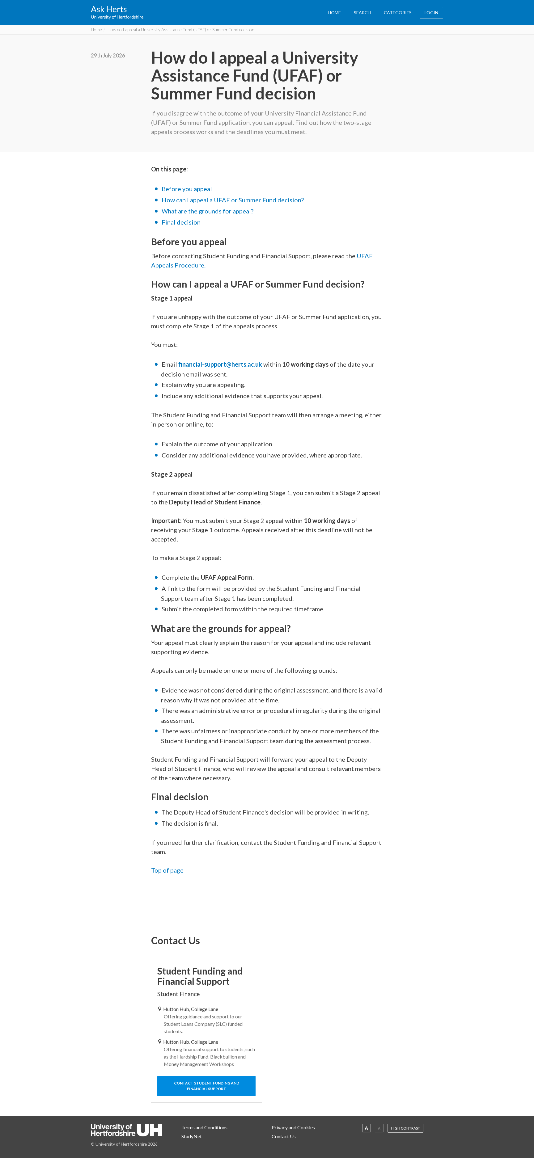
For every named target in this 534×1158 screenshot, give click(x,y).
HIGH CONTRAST (405, 1128)
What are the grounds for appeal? (207, 211)
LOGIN (431, 12)
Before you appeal (187, 188)
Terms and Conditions (204, 1127)
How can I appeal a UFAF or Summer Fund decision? (233, 200)
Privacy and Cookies (293, 1127)
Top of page (167, 870)
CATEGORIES (398, 12)
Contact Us (284, 1136)
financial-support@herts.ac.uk (220, 364)
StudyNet (191, 1136)
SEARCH (362, 12)
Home (96, 29)
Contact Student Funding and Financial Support (206, 1086)
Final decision (181, 222)
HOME (334, 12)
